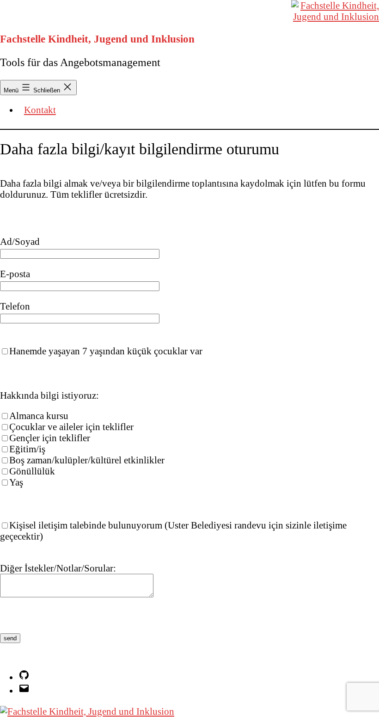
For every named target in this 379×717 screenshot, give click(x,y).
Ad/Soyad (20, 241)
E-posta (15, 273)
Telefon (15, 306)
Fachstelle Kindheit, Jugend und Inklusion (97, 39)
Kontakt (40, 109)
